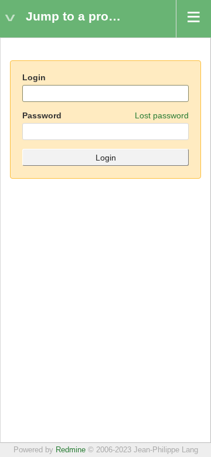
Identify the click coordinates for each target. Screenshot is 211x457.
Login (34, 77)
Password (105, 115)
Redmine (71, 450)
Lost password (162, 115)
